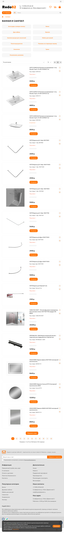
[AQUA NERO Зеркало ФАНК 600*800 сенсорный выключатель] (15, 417)
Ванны (4, 487)
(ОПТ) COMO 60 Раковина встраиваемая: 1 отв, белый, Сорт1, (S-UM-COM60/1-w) (43, 68)
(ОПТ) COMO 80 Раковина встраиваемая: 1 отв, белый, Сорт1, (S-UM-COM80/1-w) (43, 116)
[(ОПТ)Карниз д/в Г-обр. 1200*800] (15, 197)
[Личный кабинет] (60, 1)
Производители (37, 475)
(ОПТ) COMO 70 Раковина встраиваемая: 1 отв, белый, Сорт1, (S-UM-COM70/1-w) (43, 92)
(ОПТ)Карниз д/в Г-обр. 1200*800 (40, 189)
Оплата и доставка (7, 473)
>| (51, 438)
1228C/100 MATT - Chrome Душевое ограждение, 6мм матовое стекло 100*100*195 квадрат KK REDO (44, 311)
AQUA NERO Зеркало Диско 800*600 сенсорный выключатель (44, 360)
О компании (5, 470)
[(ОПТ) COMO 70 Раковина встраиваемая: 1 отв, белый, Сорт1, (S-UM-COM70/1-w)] (15, 100)
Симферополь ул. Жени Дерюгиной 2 (33, 8)
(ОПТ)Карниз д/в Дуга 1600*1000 (39, 261)
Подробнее (15, 529)
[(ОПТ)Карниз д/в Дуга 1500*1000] (15, 246)
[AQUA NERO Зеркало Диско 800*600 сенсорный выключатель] (15, 368)
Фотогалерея (36, 480)
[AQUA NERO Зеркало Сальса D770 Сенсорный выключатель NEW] (15, 392)
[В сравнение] (59, 71)
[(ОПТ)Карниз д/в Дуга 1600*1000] (15, 270)
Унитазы (4, 499)
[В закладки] (59, 67)
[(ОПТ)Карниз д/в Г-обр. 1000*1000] (15, 173)
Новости (35, 470)
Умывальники (6, 497)
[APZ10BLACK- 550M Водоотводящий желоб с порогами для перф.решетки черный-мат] (15, 344)
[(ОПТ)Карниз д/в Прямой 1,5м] (15, 294)
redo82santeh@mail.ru (39, 492)
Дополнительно (38, 465)
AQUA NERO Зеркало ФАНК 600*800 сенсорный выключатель (44, 409)
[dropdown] (3, 1)
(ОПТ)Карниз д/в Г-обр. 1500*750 (39, 213)
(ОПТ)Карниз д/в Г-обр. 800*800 (39, 140)
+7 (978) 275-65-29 (27, 6)
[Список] (57, 62)
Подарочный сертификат (40, 473)
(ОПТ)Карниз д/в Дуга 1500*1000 (39, 237)
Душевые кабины (7, 489)
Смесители (5, 494)
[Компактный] (60, 62)
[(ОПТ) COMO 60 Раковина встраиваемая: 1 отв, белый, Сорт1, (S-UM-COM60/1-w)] (15, 76)
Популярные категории (10, 484)
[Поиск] (60, 12)
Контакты (5, 478)
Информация (7, 465)
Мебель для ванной (7, 492)
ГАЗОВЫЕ (7, 17)
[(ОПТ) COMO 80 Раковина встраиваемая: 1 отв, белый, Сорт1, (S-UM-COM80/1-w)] (15, 124)
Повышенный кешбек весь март (11, 468)
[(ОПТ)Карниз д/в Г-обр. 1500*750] (15, 221)
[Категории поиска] (14, 12)
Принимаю (56, 526)
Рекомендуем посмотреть (40, 478)
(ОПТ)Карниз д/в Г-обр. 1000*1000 (40, 164)
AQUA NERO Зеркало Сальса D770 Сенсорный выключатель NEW (43, 384)
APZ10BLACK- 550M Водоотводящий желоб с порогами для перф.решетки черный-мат (43, 336)
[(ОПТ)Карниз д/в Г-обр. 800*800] (15, 149)
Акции (35, 468)
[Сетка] (54, 62)
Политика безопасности (9, 475)
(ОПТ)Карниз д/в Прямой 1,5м (38, 286)
